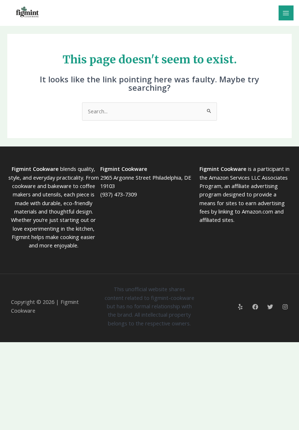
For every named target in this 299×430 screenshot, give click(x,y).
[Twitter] (270, 307)
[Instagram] (285, 307)
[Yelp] (240, 307)
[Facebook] (255, 307)
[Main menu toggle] (286, 13)
